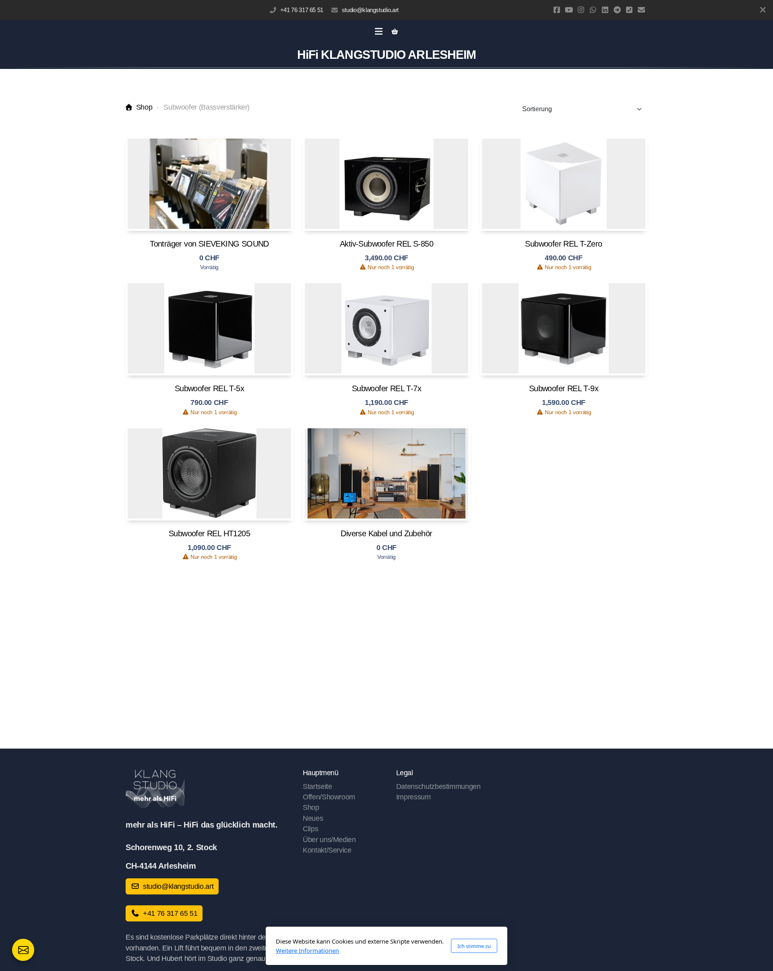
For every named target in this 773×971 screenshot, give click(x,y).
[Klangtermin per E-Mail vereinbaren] (23, 950)
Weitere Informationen (307, 950)
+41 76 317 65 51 (301, 9)
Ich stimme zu (474, 946)
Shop (144, 107)
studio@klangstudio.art (370, 9)
